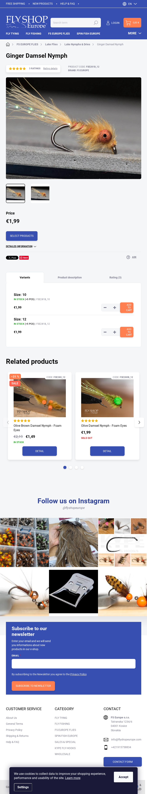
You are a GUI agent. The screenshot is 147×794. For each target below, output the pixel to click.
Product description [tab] (70, 277)
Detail (39, 451)
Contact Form (123, 761)
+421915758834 (121, 747)
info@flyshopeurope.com (126, 739)
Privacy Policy (78, 674)
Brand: (78, 70)
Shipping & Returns (17, 735)
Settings (23, 787)
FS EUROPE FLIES (65, 729)
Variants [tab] (25, 277)
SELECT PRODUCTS (21, 235)
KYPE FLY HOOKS (65, 748)
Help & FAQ (67, 3)
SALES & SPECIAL (65, 742)
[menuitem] (14, 33)
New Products (43, 3)
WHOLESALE (62, 754)
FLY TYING (61, 717)
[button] (65, 467)
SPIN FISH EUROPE (66, 735)
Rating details (50, 68)
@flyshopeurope (73, 508)
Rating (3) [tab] (115, 277)
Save (25, 257)
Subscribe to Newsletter (33, 685)
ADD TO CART (129, 308)
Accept (123, 777)
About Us (11, 717)
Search (96, 22)
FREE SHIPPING (15, 3)
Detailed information (19, 246)
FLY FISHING (62, 723)
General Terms (14, 723)
